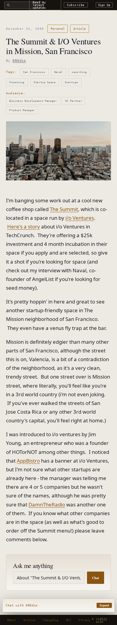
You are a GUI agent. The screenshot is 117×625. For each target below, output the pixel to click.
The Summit (64, 209)
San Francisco (34, 72)
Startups (71, 82)
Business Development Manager (33, 100)
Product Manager (22, 110)
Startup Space (45, 82)
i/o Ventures (79, 217)
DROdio (19, 61)
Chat (95, 577)
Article (80, 28)
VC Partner (73, 100)
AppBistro (28, 460)
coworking (79, 72)
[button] (58, 605)
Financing (17, 82)
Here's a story (23, 226)
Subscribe (75, 5)
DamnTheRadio (46, 504)
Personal (57, 28)
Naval (58, 72)
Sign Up (104, 5)
